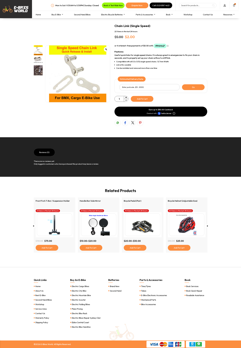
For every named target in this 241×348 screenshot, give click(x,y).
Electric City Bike (79, 291)
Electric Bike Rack (79, 313)
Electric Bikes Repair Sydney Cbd (86, 318)
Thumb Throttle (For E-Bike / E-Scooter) (186, 201)
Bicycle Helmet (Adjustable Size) (138, 201)
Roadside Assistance (195, 295)
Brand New (114, 286)
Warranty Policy (42, 318)
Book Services (192, 286)
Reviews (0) (44, 152)
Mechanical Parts (148, 300)
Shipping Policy (41, 322)
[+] (126, 97)
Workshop (188, 14)
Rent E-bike (40, 295)
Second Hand (115, 291)
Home (38, 14)
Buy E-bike (56, 14)
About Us (39, 291)
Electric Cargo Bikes (80, 286)
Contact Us (208, 14)
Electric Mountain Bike (81, 295)
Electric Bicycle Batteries (112, 14)
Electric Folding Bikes (81, 304)
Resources (227, 14)
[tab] (44, 152)
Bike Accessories (148, 304)
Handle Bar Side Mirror (46, 201)
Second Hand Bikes (82, 14)
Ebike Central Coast (80, 322)
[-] (126, 100)
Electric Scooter (79, 300)
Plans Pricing (77, 309)
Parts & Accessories (144, 14)
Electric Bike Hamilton (81, 327)
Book (168, 14)
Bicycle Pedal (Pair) (88, 201)
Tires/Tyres (146, 286)
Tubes (143, 291)
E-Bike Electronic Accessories (154, 295)
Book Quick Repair (194, 291)
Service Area (41, 309)
